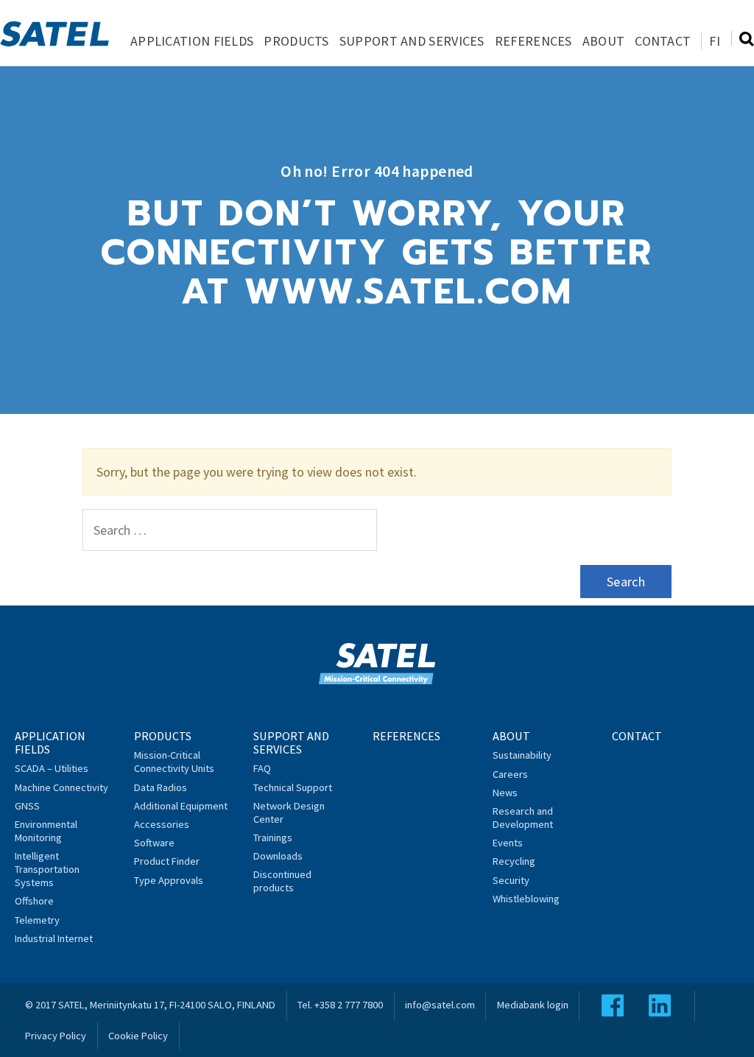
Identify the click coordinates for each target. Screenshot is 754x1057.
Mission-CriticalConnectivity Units (174, 761)
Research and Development (523, 817)
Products (296, 40)
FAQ (262, 768)
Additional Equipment (181, 805)
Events (508, 842)
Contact (663, 40)
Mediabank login (532, 1004)
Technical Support (292, 787)
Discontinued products (282, 881)
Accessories (161, 824)
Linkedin (660, 1005)
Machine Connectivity (61, 787)
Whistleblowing (526, 898)
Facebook (613, 1005)
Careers (510, 774)
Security (511, 880)
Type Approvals (168, 880)
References (533, 40)
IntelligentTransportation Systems (47, 869)
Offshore (34, 900)
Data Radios (160, 787)
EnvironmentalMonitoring (46, 831)
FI (714, 40)
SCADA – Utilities (51, 768)
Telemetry (37, 920)
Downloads (278, 856)
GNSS (27, 805)
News (505, 792)
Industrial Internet (54, 938)
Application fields (191, 40)
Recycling (514, 861)
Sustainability (522, 755)
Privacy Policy (55, 1035)
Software (154, 842)
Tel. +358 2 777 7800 (340, 1004)
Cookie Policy (138, 1035)
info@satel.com (440, 1004)
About (603, 40)
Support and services (412, 40)
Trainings (272, 837)
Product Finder (167, 861)
